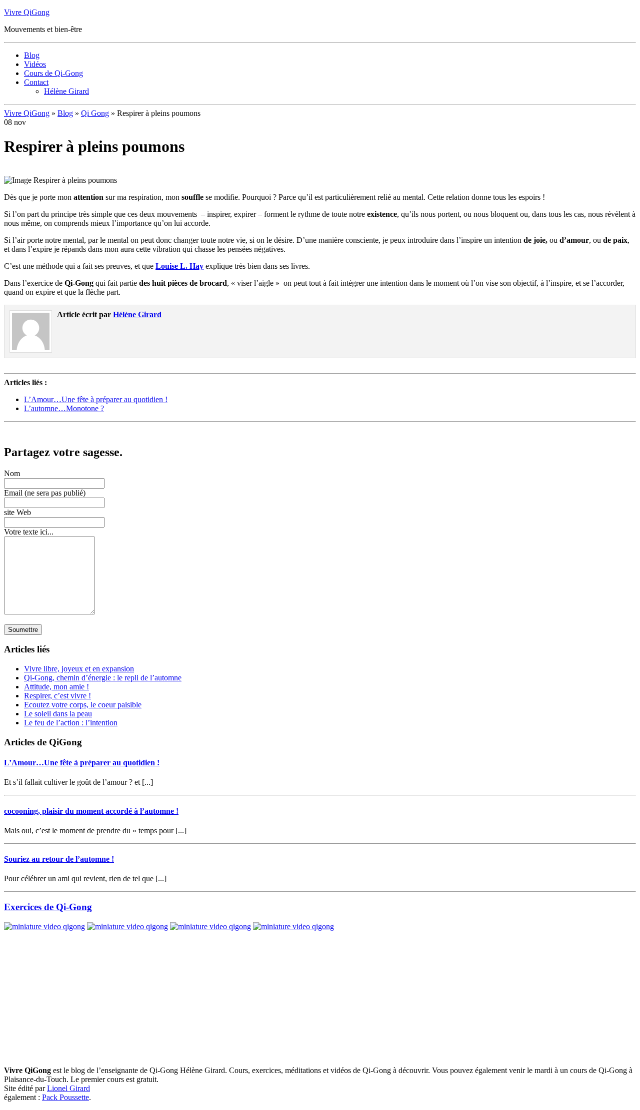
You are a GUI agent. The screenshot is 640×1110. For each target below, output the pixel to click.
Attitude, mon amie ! (56, 686)
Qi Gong (95, 113)
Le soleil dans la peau (58, 713)
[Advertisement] (121, 430)
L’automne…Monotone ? (64, 408)
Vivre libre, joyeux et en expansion (79, 668)
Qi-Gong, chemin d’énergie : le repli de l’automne (103, 677)
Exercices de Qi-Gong (48, 907)
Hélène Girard (66, 91)
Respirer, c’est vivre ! (57, 695)
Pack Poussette (65, 1097)
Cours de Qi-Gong (53, 73)
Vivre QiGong (27, 12)
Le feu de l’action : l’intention (71, 722)
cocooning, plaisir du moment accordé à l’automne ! (91, 811)
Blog (32, 55)
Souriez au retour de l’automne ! (59, 859)
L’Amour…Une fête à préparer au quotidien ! (96, 399)
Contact (36, 82)
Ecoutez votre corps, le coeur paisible (83, 704)
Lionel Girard (68, 1088)
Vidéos (35, 64)
